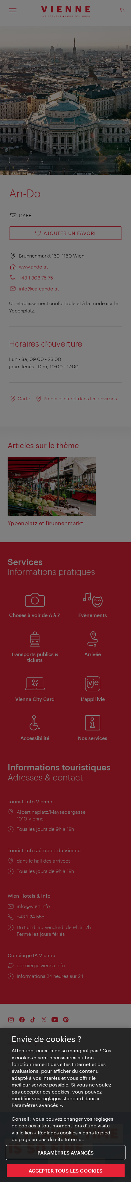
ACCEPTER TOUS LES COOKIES (66, 1170)
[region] (65, 1105)
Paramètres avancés (65, 1152)
